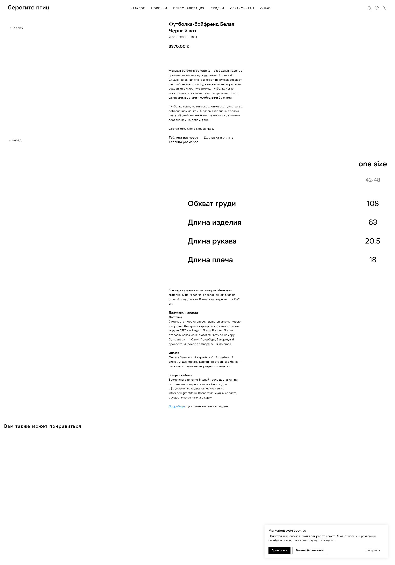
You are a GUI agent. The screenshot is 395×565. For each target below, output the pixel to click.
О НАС (265, 8)
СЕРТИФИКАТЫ (242, 8)
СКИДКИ (217, 8)
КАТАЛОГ (138, 8)
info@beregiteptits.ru (183, 393)
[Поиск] (370, 8)
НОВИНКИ (159, 8)
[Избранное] (377, 8)
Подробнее (177, 406)
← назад (15, 140)
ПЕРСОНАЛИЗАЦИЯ (188, 8)
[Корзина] (384, 8)
